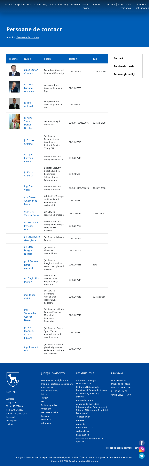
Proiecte (80, 420)
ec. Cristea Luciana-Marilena (30, 88)
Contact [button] (109, 4)
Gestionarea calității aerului (54, 380)
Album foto (46, 423)
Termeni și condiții (124, 74)
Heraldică (46, 419)
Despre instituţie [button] (23, 4)
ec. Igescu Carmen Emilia (29, 158)
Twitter (9, 424)
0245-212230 (17, 409)
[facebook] (142, 443)
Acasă (8, 4)
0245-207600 (16, 406)
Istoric (44, 394)
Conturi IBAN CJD (84, 427)
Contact (118, 58)
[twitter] (142, 456)
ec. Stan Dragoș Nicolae (28, 250)
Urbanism (46, 408)
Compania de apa (84, 400)
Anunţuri (97, 4)
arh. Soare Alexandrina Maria (30, 201)
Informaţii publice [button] (68, 4)
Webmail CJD (82, 431)
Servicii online (86, 6)
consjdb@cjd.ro (20, 413)
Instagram (11, 420)
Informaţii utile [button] (45, 4)
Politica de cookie (124, 66)
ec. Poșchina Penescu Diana (31, 226)
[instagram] (142, 449)
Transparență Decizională (125, 6)
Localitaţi (45, 416)
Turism (44, 397)
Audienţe (80, 424)
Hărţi (43, 401)
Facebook (10, 417)
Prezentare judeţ (49, 390)
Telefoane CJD (83, 416)
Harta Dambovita (49, 412)
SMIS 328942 (82, 434)
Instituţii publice (49, 405)
